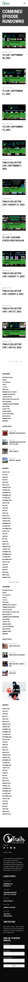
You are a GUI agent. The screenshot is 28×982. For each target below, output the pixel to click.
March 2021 (5, 544)
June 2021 (5, 536)
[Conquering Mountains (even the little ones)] (5, 442)
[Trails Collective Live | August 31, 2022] (14, 187)
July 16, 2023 (12, 440)
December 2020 (6, 551)
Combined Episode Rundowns (12, 42)
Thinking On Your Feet (8, 394)
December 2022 (6, 492)
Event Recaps (6, 416)
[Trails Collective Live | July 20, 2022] (14, 330)
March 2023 (5, 485)
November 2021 (6, 523)
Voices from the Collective (10, 399)
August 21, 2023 (12, 431)
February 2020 (6, 577)
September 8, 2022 (7, 159)
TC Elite (4, 387)
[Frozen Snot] (5, 673)
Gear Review (5, 406)
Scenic (4, 380)
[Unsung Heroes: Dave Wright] (5, 655)
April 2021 (5, 541)
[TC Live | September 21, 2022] (14, 76)
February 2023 (6, 487)
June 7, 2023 (6, 911)
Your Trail (5, 389)
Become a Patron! (14, 582)
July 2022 (5, 505)
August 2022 (6, 503)
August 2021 (6, 531)
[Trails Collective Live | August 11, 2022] (14, 259)
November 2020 (6, 554)
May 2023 (4, 480)
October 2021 (6, 526)
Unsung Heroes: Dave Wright (17, 655)
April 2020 (5, 572)
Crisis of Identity (14, 451)
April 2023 (5, 482)
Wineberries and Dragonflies (17, 433)
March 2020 (5, 575)
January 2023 (6, 490)
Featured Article (7, 377)
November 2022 (6, 495)
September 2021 (7, 528)
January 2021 (6, 549)
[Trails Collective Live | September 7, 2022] (14, 148)
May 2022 (4, 510)
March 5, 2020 (12, 661)
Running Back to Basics (9, 392)
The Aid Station (7, 397)
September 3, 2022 (7, 198)
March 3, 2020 (12, 652)
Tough (4, 384)
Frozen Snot (12, 673)
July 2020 (5, 564)
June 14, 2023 (12, 458)
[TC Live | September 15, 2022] (14, 112)
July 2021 (5, 533)
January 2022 (6, 521)
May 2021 (4, 539)
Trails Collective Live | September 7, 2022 (12, 165)
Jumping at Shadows (15, 460)
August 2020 (6, 562)
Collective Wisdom (8, 413)
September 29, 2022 (7, 52)
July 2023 (5, 474)
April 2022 (5, 513)
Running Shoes (6, 418)
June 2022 (5, 508)
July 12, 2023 (12, 449)
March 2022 (5, 515)
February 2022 (6, 518)
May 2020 (4, 569)
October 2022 (6, 498)
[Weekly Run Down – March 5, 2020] (5, 664)
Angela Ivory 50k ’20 (14, 646)
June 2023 (5, 477)
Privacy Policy (7, 852)
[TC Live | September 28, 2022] (14, 40)
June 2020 (5, 567)
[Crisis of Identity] (5, 451)
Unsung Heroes (6, 411)
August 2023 (6, 472)
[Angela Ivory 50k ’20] (5, 646)
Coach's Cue (6, 409)
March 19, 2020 (12, 671)
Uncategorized (6, 401)
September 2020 (7, 559)
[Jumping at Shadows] (5, 460)
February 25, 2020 (13, 643)
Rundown (6, 44)
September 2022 (7, 500)
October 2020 (6, 557)
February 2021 (6, 546)
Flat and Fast (6, 382)
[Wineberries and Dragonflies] (5, 433)
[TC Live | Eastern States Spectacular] (14, 223)
